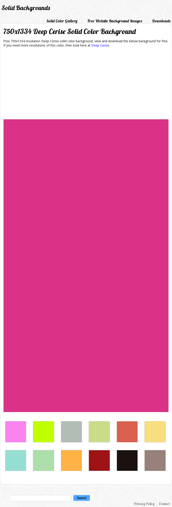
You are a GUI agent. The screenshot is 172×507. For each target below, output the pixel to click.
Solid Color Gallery (61, 20)
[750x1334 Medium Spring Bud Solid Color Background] (99, 441)
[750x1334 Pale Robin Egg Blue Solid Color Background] (15, 470)
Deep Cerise (100, 45)
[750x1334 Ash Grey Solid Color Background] (71, 441)
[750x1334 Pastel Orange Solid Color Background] (71, 470)
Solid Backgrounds (26, 8)
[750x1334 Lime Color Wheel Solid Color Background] (43, 441)
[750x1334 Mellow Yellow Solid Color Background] (155, 441)
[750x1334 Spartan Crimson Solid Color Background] (99, 470)
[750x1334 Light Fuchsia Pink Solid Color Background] (15, 441)
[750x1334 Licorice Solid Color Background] (127, 470)
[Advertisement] (86, 84)
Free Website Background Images (114, 20)
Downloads (161, 20)
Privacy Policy (144, 503)
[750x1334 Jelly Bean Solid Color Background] (127, 441)
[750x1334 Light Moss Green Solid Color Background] (43, 470)
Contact (164, 503)
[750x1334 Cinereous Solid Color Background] (155, 470)
